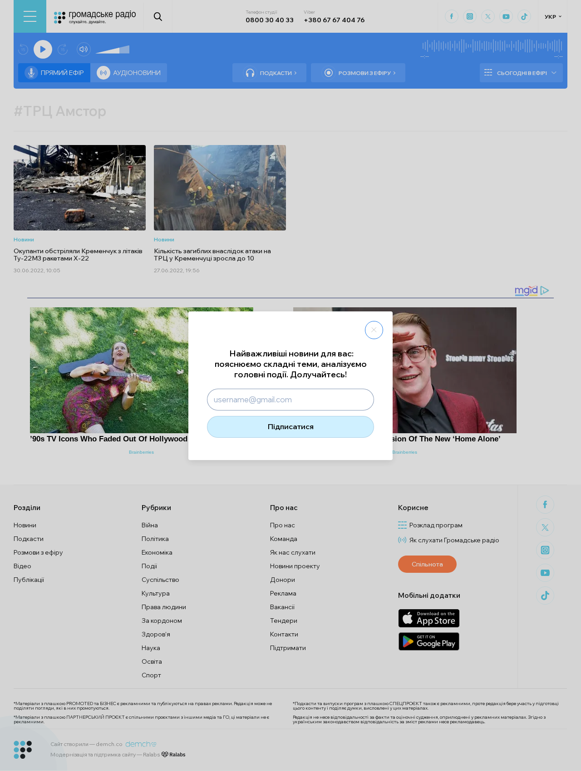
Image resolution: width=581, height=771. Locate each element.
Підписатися (291, 426)
